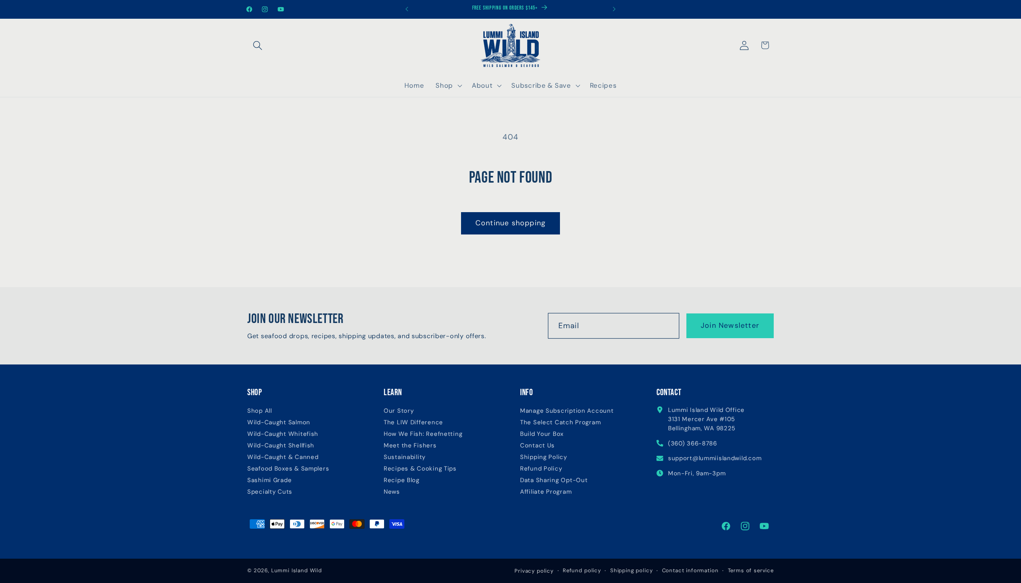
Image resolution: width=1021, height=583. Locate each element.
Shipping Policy (543, 457)
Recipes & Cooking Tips (420, 469)
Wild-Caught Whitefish (282, 434)
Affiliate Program (546, 492)
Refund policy (582, 570)
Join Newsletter (730, 325)
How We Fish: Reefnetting (423, 434)
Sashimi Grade (269, 480)
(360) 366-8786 (692, 443)
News (392, 492)
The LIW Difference (413, 422)
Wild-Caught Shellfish (280, 445)
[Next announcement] (614, 9)
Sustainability (405, 457)
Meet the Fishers (410, 445)
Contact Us (537, 445)
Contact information (690, 570)
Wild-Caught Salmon (278, 422)
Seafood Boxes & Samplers (288, 469)
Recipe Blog (402, 480)
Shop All (259, 411)
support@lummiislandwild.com (714, 458)
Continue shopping (510, 223)
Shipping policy (631, 570)
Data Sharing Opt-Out (553, 480)
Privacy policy (534, 570)
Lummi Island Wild (296, 570)
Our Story (399, 411)
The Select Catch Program (560, 422)
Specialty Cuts (269, 492)
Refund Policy (541, 469)
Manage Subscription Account (566, 411)
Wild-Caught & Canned (282, 457)
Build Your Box (542, 434)
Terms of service (751, 570)
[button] (257, 45)
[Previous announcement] (407, 9)
